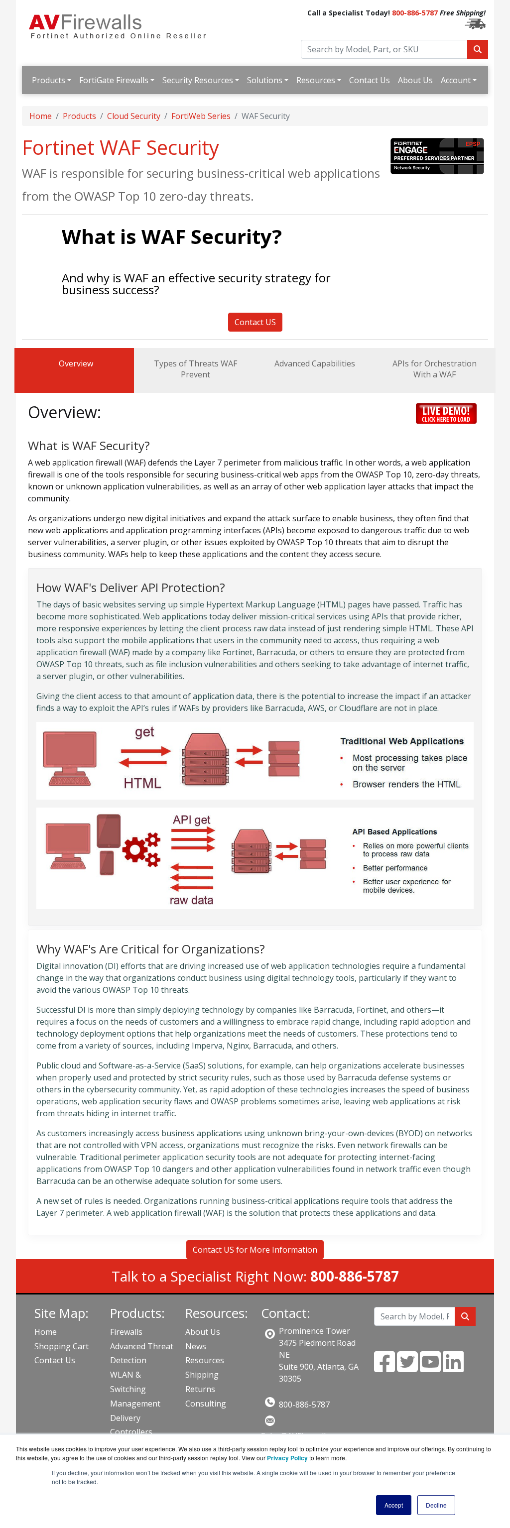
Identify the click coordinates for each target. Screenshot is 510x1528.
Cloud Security (133, 116)
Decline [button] (436, 1505)
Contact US (255, 322)
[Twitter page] (407, 1367)
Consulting (205, 1403)
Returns (200, 1389)
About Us (415, 80)
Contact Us (369, 80)
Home (40, 116)
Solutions (264, 80)
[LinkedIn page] (453, 1367)
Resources (315, 80)
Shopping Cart (61, 1346)
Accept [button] (393, 1505)
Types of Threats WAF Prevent (195, 369)
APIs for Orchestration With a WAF (434, 369)
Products (48, 80)
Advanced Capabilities (314, 363)
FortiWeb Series (201, 116)
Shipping (202, 1374)
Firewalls (126, 1331)
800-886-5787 (415, 12)
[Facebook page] (384, 1367)
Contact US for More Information (255, 1249)
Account (456, 80)
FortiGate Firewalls (113, 80)
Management (135, 1403)
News (195, 1346)
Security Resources (197, 80)
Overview (76, 363)
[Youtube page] (430, 1367)
